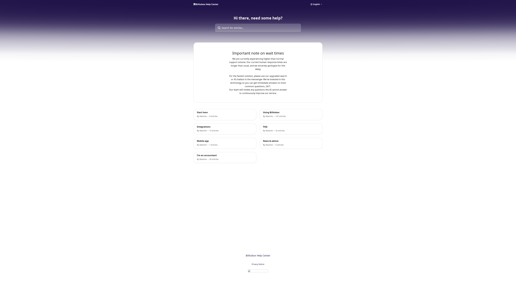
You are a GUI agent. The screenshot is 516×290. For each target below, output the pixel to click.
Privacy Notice (258, 264)
